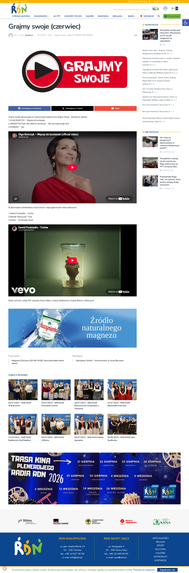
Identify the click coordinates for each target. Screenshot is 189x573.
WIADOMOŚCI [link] (40, 16)
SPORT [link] (160, 545)
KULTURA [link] (160, 549)
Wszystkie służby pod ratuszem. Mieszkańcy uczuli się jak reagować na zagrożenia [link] (170, 35)
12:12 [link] (171, 54)
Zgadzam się (167, 569)
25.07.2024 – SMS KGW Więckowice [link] (19, 404)
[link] (185, 22)
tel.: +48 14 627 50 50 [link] (72, 553)
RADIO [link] (131, 16)
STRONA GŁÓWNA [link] (21, 16)
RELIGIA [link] (160, 541)
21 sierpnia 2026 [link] (167, 152)
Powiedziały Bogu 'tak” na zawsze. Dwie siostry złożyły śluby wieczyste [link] (170, 180)
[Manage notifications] (5, 568)
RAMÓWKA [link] (103, 16)
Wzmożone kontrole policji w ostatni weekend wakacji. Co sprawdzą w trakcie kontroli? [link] (161, 61)
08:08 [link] (175, 73)
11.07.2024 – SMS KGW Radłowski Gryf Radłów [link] (19, 439)
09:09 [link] (153, 65)
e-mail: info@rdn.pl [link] (72, 557)
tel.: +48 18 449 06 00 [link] (116, 553)
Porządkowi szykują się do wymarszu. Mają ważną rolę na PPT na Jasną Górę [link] (169, 162)
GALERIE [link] (90, 16)
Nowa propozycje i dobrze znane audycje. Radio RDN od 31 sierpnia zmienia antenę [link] (159, 80)
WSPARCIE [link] (148, 16)
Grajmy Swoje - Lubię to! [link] (64, 35)
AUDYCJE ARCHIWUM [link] (83, 35)
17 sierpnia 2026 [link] (167, 189)
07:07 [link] (155, 92)
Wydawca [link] (29, 35)
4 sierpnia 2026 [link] (167, 170)
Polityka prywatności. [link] (144, 569)
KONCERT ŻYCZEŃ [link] (73, 16)
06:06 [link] (174, 100)
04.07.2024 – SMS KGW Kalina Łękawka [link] (88, 439)
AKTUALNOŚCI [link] (160, 538)
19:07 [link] (163, 122)
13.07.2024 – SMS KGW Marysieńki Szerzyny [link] (118, 404)
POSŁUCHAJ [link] (173, 16)
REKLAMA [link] (117, 16)
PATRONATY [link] (160, 556)
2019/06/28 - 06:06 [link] (44, 35)
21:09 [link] (172, 105)
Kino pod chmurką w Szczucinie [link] (155, 105)
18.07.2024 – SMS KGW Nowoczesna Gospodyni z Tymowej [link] (86, 405)
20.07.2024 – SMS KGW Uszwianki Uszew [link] (52, 404)
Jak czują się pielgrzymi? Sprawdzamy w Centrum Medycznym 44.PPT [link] (169, 143)
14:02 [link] (163, 45)
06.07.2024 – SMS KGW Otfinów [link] (52, 439)
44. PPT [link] (56, 16)
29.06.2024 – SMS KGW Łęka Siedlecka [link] (121, 439)
